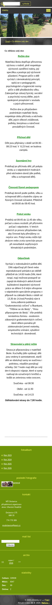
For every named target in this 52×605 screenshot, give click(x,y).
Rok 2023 (8, 455)
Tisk (47, 600)
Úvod (7, 41)
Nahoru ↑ (46, 603)
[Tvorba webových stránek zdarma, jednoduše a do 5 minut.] (43, 600)
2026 (11, 563)
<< (3, 562)
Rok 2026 (8, 468)
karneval (16, 483)
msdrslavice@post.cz (11, 525)
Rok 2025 (8, 464)
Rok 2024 (8, 460)
